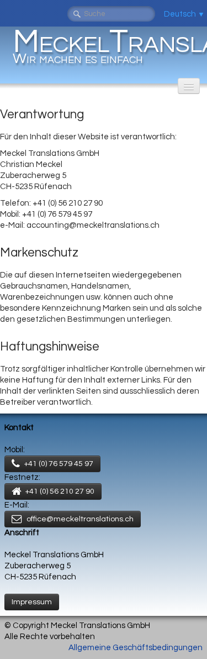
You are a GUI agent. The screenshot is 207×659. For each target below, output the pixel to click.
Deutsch (184, 14)
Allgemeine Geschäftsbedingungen (135, 648)
